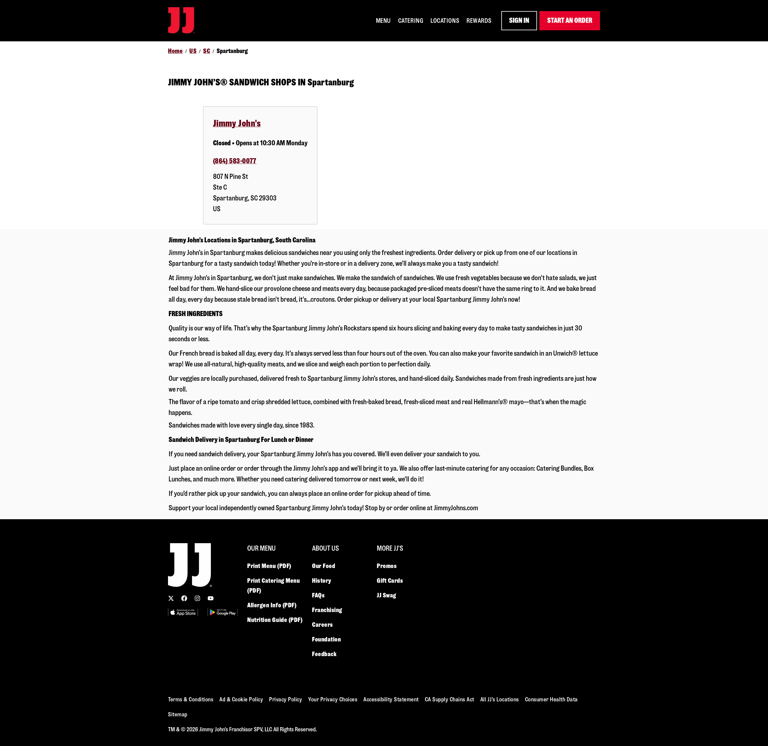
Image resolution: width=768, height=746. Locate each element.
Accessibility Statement (391, 699)
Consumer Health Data (551, 699)
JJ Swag (386, 595)
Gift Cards (390, 580)
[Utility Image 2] (223, 612)
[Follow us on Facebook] (184, 598)
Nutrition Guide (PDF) (275, 620)
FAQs (318, 595)
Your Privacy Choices (332, 699)
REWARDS (479, 20)
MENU (383, 20)
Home (175, 51)
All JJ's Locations (499, 699)
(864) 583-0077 (234, 161)
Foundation (326, 639)
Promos (387, 566)
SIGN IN (519, 20)
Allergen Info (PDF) (271, 605)
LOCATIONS (444, 20)
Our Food (323, 566)
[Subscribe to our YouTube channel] (211, 598)
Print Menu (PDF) (269, 566)
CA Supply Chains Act (449, 699)
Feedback (324, 654)
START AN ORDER (569, 20)
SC (206, 51)
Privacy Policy (285, 699)
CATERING (410, 20)
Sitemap (178, 714)
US (192, 51)
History (321, 580)
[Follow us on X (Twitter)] (171, 598)
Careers (322, 624)
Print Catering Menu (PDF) (273, 585)
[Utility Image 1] (183, 612)
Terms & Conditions (190, 699)
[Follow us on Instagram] (197, 598)
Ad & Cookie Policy (241, 699)
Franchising (327, 610)
